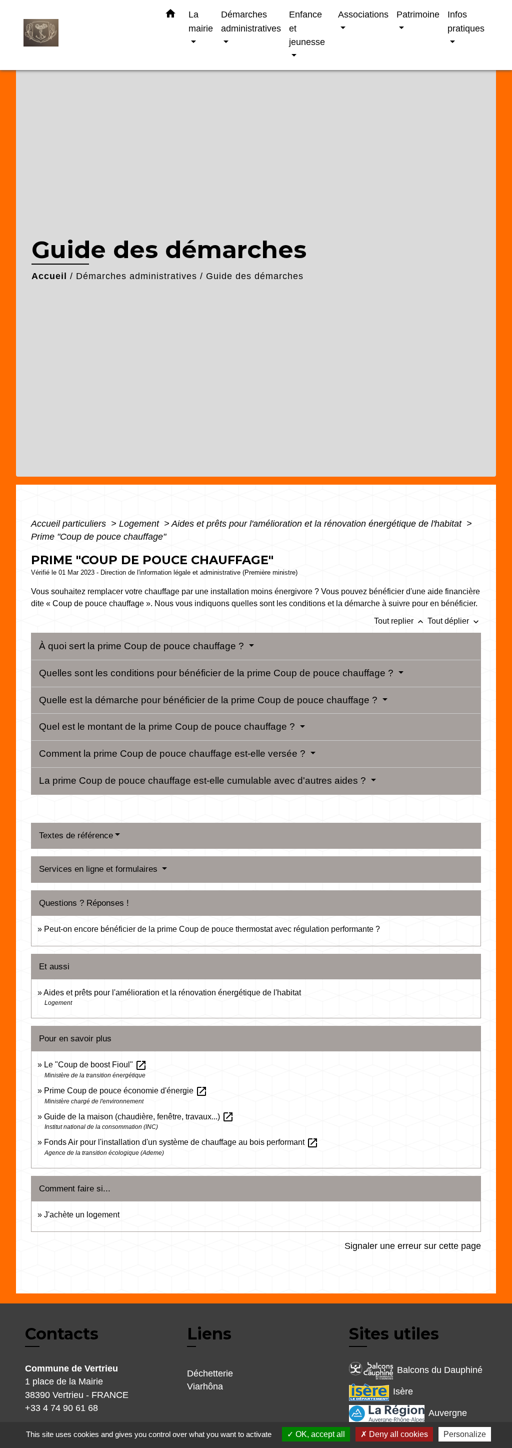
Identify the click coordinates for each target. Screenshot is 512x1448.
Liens (209, 1333)
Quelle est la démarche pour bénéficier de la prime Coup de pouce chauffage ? (209, 700)
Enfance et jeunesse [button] (307, 28)
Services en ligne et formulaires (99, 869)
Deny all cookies (397, 1434)
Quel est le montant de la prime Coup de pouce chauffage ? (168, 726)
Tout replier (400, 621)
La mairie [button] (200, 21)
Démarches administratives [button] (251, 21)
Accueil (49, 276)
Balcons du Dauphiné (439, 1370)
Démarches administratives (136, 276)
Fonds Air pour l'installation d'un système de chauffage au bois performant (181, 1142)
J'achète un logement (82, 1214)
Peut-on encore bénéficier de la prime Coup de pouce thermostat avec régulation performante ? (212, 929)
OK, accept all (319, 1434)
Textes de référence (76, 835)
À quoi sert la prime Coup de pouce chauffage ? (142, 646)
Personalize (465, 1434)
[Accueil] (86, 35)
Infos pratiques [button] (466, 21)
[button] (170, 16)
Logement (140, 524)
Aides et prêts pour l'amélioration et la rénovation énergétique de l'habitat (318, 524)
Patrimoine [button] (418, 14)
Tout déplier (454, 621)
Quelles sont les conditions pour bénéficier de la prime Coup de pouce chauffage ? (217, 673)
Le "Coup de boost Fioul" (95, 1064)
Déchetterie (210, 1373)
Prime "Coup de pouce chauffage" (98, 537)
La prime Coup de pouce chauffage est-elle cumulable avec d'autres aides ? (203, 780)
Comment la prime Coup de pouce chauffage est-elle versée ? (173, 753)
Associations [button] (363, 14)
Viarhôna (205, 1386)
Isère (403, 1391)
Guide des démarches (255, 276)
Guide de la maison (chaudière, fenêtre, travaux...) (139, 1116)
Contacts (61, 1333)
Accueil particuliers (69, 524)
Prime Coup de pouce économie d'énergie (126, 1090)
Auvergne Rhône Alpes (408, 1421)
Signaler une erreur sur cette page (412, 1246)
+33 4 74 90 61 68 (61, 1408)
